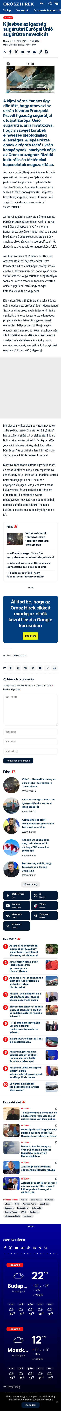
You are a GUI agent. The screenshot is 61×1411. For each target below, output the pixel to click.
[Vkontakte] (16, 916)
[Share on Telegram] (28, 52)
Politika (25, 1108)
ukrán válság (20, 656)
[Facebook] (16, 895)
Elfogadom (30, 1405)
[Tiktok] (44, 905)
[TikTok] (28, 1248)
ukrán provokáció (12, 1216)
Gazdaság (9, 1208)
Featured (49, 1200)
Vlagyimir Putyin (29, 1204)
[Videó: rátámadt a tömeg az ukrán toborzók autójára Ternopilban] (15, 539)
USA (17, 1204)
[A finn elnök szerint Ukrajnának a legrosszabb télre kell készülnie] (11, 826)
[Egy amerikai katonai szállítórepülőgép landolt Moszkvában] (52, 1087)
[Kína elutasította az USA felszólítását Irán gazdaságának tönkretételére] (52, 965)
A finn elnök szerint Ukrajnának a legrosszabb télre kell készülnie (38, 823)
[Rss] (45, 1248)
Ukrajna (8, 18)
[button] (36, 3)
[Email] (34, 52)
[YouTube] (16, 1248)
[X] (44, 895)
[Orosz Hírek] (18, 3)
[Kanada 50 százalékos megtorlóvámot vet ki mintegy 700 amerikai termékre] (11, 847)
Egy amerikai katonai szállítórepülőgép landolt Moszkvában (24, 1086)
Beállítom (30, 635)
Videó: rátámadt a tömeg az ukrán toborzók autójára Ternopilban (39, 783)
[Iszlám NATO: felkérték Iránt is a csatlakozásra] (52, 1042)
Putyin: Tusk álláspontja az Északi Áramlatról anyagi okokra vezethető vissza (25, 996)
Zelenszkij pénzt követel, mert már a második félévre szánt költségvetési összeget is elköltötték (39, 1187)
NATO (23, 1212)
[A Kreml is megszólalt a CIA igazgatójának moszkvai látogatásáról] (11, 805)
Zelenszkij (36, 1208)
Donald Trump (11, 1212)
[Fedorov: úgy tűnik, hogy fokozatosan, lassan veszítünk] (11, 869)
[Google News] (22, 1248)
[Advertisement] (30, 388)
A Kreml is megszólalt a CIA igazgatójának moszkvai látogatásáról (38, 803)
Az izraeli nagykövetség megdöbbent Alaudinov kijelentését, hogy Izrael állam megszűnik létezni (23, 950)
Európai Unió (22, 1208)
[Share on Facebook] (10, 52)
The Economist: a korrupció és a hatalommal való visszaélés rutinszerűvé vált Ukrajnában (39, 1115)
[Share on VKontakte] (22, 52)
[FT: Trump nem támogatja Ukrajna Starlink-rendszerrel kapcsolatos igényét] (52, 1026)
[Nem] (57, 1401)
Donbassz (34, 1212)
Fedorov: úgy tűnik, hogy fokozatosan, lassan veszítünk (37, 867)
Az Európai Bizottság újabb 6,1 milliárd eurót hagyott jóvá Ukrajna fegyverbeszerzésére (39, 1132)
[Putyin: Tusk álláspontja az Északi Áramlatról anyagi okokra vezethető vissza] (52, 997)
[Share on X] (16, 52)
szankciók (44, 1204)
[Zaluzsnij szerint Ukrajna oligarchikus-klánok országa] (11, 1167)
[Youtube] (16, 905)
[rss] (16, 926)
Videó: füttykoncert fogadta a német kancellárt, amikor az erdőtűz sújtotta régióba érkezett (26, 1011)
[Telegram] (44, 916)
